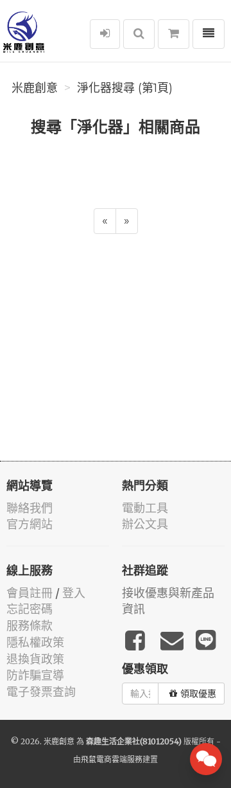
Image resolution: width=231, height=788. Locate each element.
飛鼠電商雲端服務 (111, 759)
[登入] (105, 34)
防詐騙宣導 (35, 675)
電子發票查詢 (41, 692)
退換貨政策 (35, 659)
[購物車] (173, 34)
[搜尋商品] (139, 34)
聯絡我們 (29, 508)
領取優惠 (198, 693)
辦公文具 (145, 524)
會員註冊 (29, 593)
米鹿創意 (35, 88)
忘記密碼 (29, 609)
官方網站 (29, 524)
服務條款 (29, 625)
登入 (73, 593)
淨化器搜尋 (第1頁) (125, 88)
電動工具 (145, 508)
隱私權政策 (35, 642)
